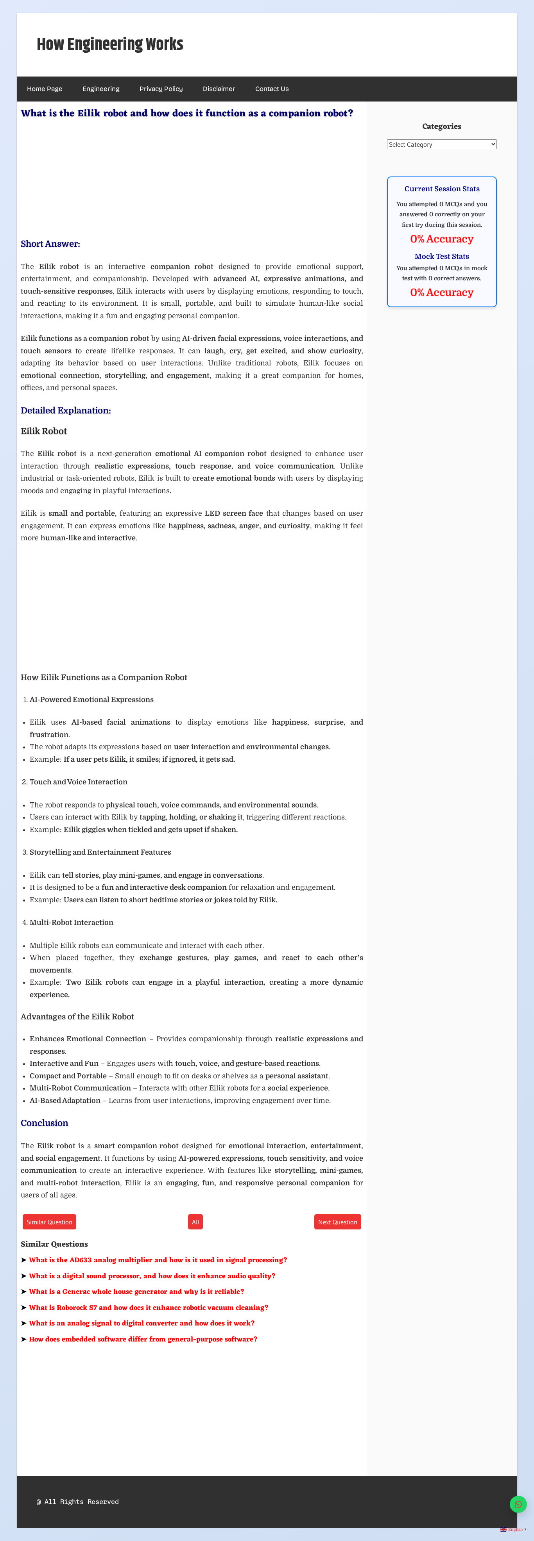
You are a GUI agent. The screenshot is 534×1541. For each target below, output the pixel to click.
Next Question (337, 1222)
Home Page (45, 89)
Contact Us (272, 89)
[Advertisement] (192, 177)
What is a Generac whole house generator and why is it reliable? (133, 1292)
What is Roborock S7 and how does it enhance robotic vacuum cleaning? (145, 1308)
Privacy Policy (161, 89)
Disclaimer (219, 89)
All (195, 1222)
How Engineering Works (110, 45)
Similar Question (49, 1222)
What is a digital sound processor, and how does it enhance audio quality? (148, 1276)
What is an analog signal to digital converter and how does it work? (138, 1323)
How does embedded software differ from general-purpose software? (139, 1339)
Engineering (101, 89)
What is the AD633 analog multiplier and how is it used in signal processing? (154, 1260)
